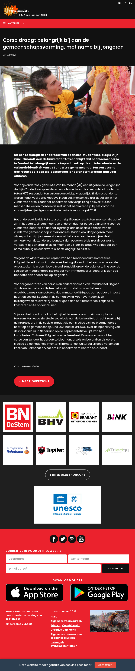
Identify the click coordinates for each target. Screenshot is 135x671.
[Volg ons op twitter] (63, 539)
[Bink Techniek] (117, 417)
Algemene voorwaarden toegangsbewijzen (66, 636)
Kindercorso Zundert (19, 624)
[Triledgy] (117, 450)
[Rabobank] (18, 450)
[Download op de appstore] (34, 592)
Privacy (55, 625)
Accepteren (105, 664)
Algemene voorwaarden (66, 621)
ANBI (53, 616)
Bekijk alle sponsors (68, 475)
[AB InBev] (51, 450)
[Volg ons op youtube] (81, 539)
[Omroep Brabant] (84, 417)
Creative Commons (63, 630)
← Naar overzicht (34, 381)
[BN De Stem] (18, 417)
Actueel (14, 23)
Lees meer (84, 665)
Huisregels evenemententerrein (64, 644)
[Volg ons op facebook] (54, 539)
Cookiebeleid (70, 625)
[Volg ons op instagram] (72, 539)
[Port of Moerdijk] (84, 450)
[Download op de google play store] (99, 592)
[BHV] (51, 417)
